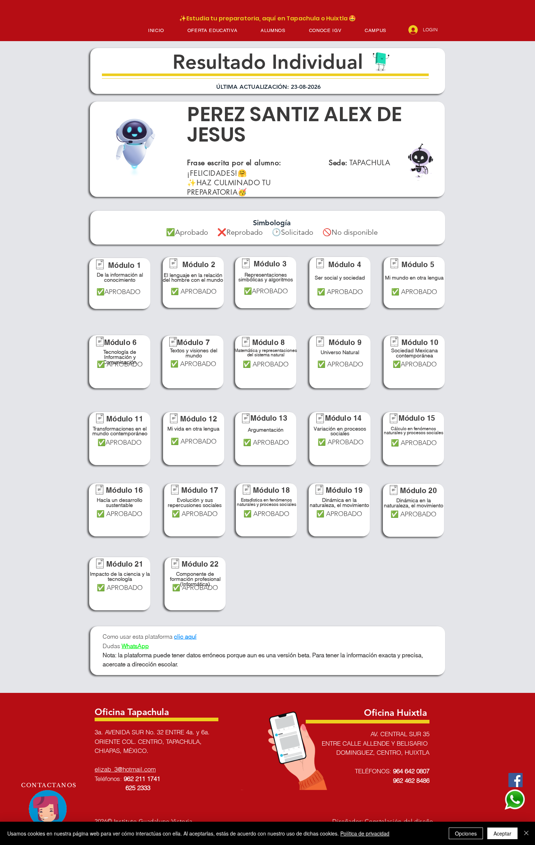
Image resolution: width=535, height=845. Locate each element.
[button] (212, 30)
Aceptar (502, 833)
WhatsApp (135, 646)
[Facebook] (515, 780)
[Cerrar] (526, 833)
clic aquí (185, 636)
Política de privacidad (364, 833)
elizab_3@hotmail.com (125, 769)
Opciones (466, 833)
